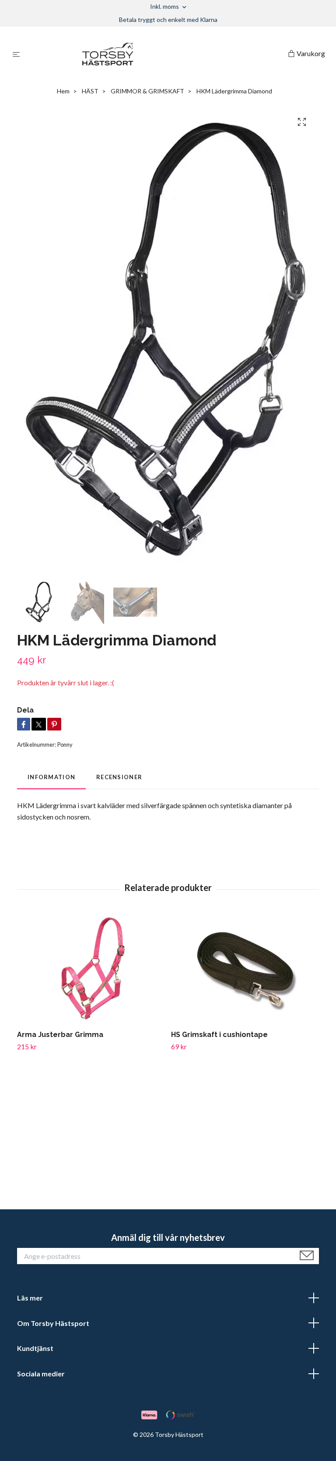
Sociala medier (41, 1373)
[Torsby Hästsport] (155, 54)
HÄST (90, 91)
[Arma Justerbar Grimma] (90, 968)
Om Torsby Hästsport (53, 1323)
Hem (63, 91)
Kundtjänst (35, 1348)
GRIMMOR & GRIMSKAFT (147, 91)
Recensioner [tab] (119, 776)
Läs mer (30, 1298)
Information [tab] (51, 776)
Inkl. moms (165, 6)
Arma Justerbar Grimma (60, 1034)
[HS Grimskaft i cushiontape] (244, 968)
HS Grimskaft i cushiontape (219, 1034)
